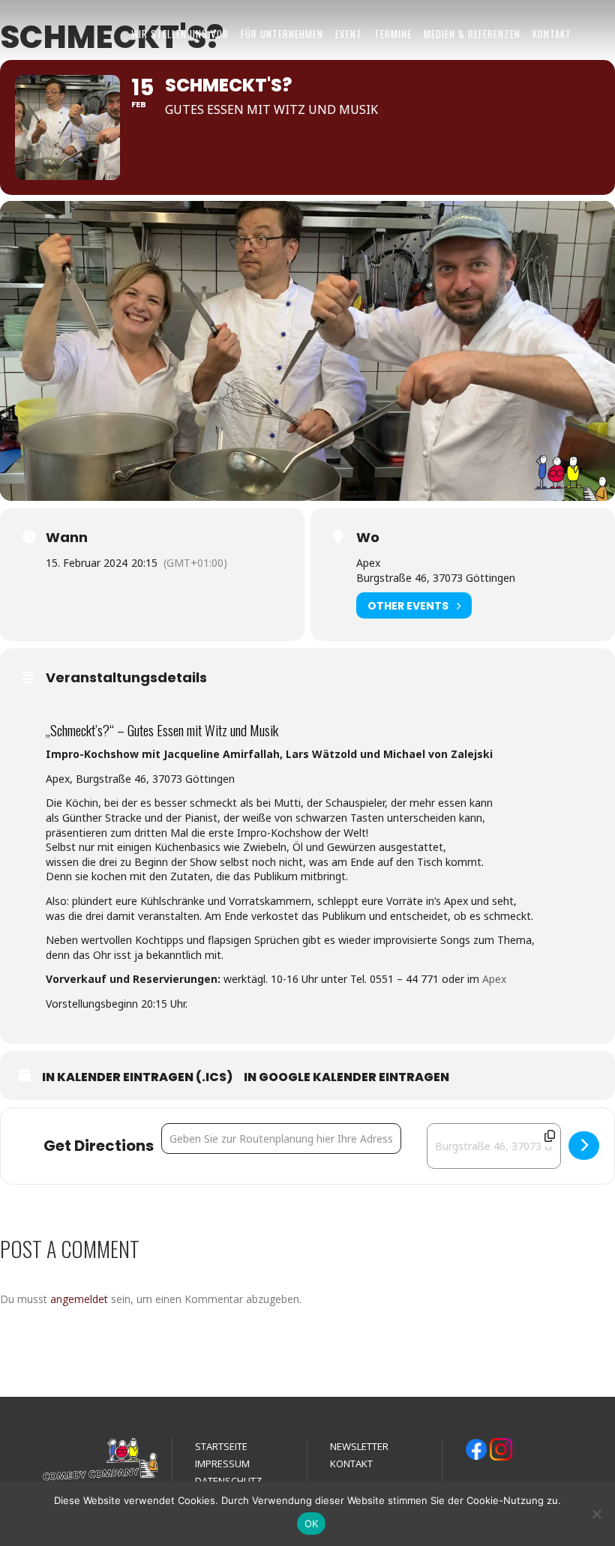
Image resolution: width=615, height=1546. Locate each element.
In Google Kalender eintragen (346, 1077)
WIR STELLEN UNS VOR (180, 33)
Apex (494, 979)
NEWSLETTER (359, 1446)
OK (311, 1524)
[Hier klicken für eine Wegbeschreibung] (583, 1145)
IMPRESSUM (222, 1463)
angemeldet (79, 1299)
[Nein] (596, 1513)
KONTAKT (552, 33)
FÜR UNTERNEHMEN (282, 33)
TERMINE (393, 33)
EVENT (348, 33)
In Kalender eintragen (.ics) (137, 1077)
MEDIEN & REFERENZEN (472, 33)
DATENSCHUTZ (228, 1481)
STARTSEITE (221, 1446)
